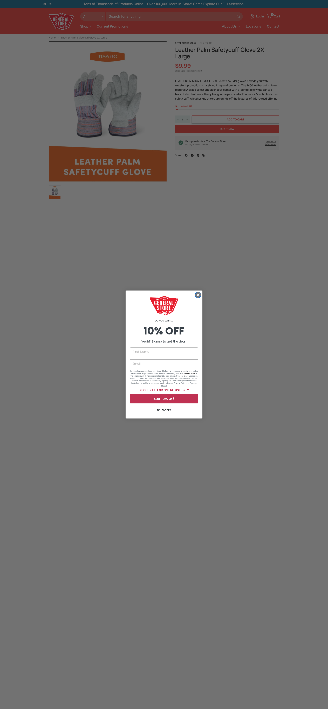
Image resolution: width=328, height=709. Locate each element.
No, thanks (164, 410)
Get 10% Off (164, 398)
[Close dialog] (198, 295)
